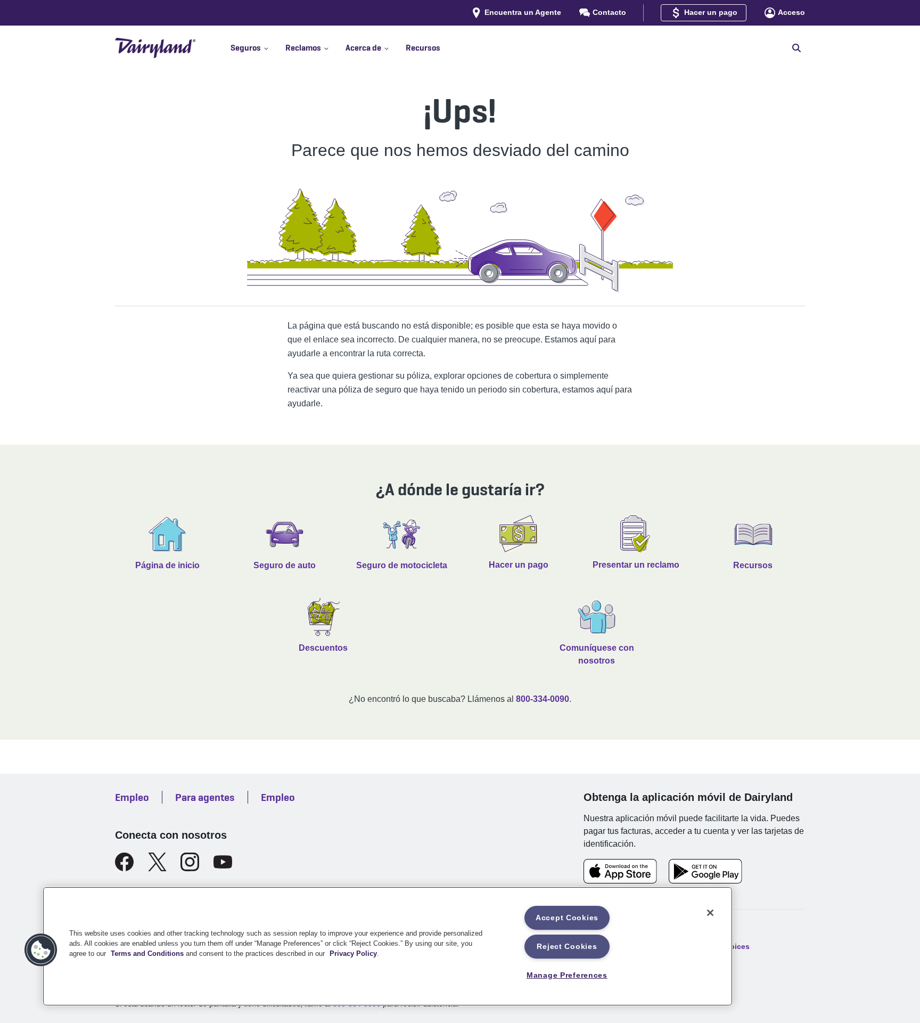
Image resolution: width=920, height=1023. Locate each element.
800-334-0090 (542, 698)
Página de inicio (167, 565)
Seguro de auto (284, 565)
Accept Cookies (567, 917)
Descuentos (323, 647)
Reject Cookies (567, 946)
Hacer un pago (518, 564)
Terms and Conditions (147, 953)
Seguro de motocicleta (401, 565)
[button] (258, 48)
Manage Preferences (567, 975)
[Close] (710, 912)
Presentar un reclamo (636, 564)
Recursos (753, 565)
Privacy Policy (353, 953)
